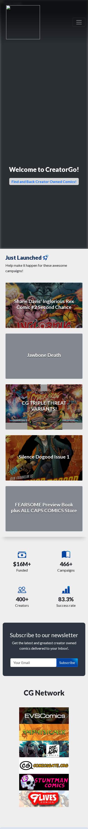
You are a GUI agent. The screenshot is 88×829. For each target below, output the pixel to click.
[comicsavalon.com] (44, 782)
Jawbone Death (44, 355)
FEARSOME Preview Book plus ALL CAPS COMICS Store (44, 507)
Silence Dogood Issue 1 (44, 457)
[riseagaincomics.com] (44, 748)
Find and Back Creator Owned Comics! (44, 181)
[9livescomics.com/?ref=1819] (44, 798)
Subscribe (67, 662)
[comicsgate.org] (44, 765)
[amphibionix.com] (44, 732)
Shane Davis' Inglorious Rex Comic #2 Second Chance (44, 304)
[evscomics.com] (44, 715)
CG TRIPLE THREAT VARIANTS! (44, 406)
